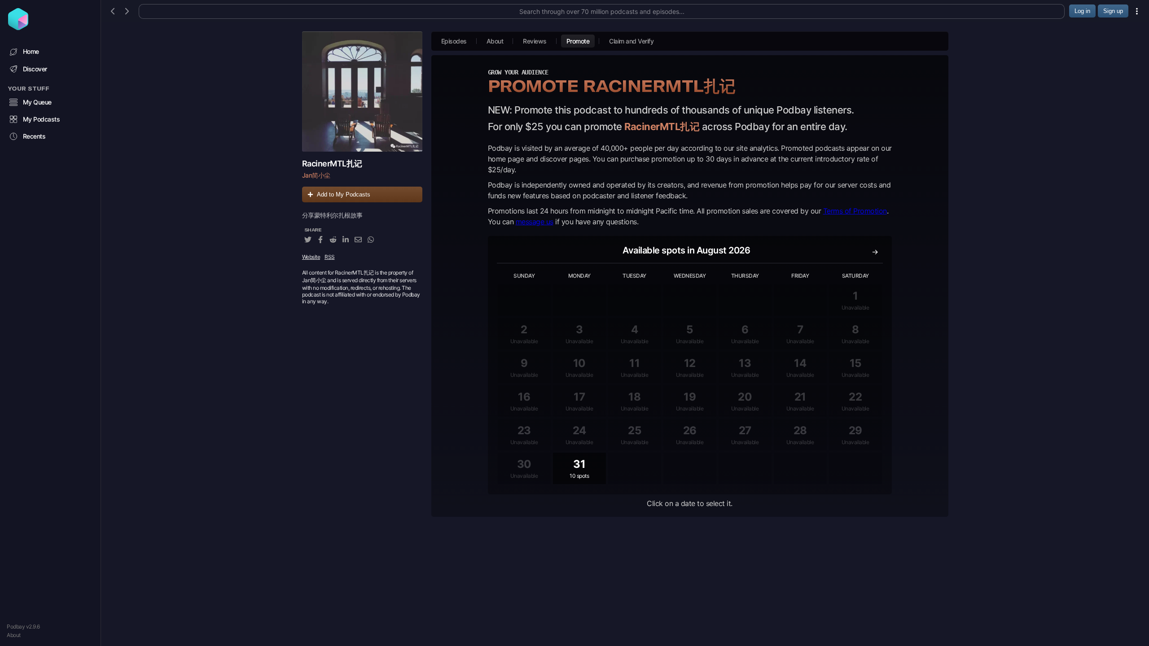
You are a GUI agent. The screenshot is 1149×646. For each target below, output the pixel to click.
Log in (1082, 11)
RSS (330, 256)
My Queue (37, 102)
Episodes (454, 41)
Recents (34, 136)
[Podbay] (18, 27)
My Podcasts (41, 119)
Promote (578, 41)
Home (31, 51)
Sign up (1113, 11)
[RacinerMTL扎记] (362, 91)
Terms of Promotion (855, 210)
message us (534, 221)
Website (311, 256)
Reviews (535, 41)
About (14, 635)
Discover (35, 69)
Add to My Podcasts (343, 194)
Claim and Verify (631, 41)
